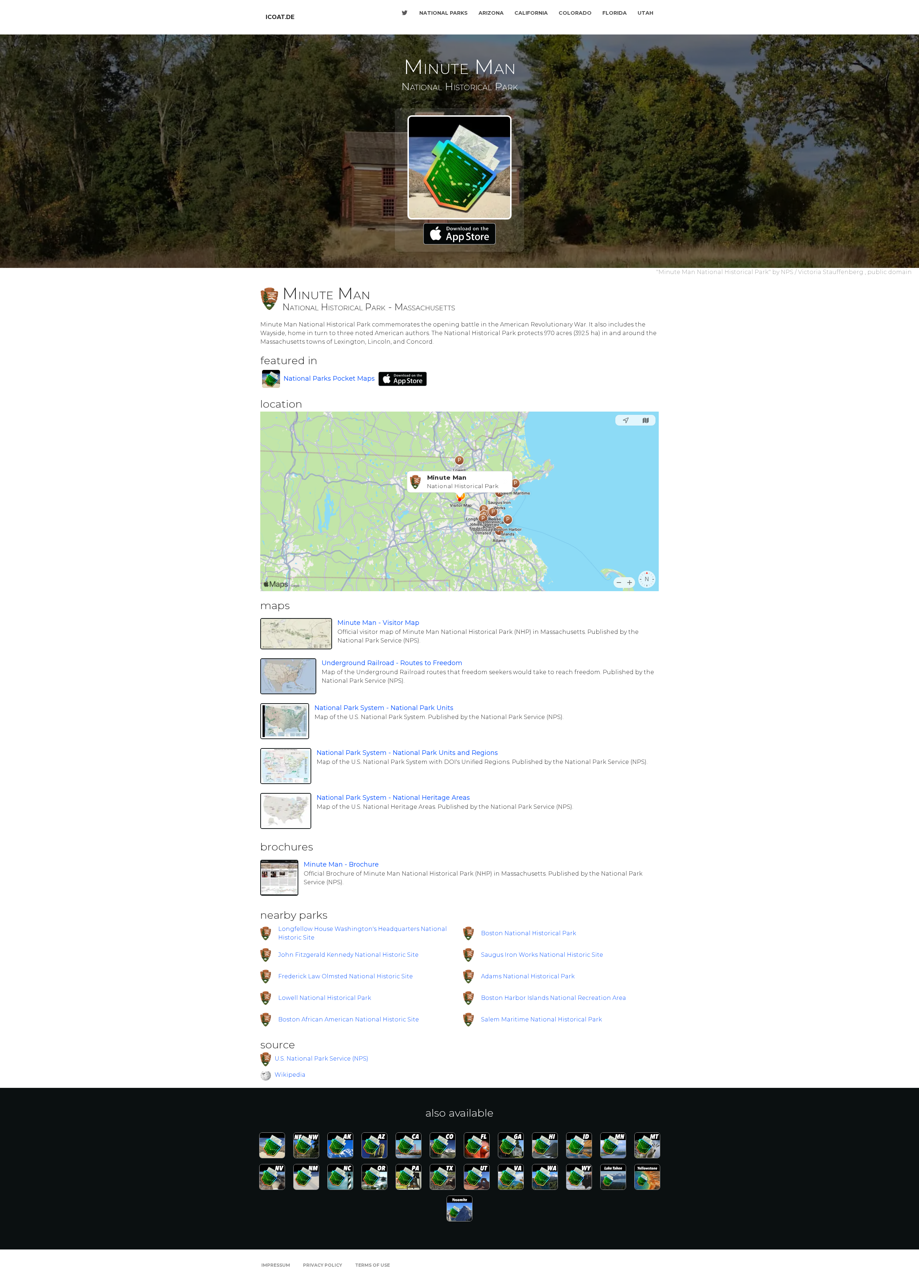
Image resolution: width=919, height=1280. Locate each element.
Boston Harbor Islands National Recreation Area (553, 997)
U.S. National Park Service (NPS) (321, 1058)
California (531, 13)
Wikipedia (290, 1074)
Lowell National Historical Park (324, 997)
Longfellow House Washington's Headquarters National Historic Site (362, 933)
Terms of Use (372, 1265)
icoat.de (280, 17)
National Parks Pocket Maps (329, 378)
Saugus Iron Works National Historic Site (542, 954)
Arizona (491, 13)
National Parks (443, 13)
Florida (614, 13)
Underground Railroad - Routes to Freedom (392, 663)
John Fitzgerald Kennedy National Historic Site (348, 954)
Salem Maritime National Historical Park (541, 1019)
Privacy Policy (322, 1265)
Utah (645, 13)
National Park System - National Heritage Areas (393, 798)
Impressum (275, 1265)
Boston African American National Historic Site (348, 1019)
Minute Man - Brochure (341, 864)
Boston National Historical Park (528, 933)
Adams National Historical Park (528, 976)
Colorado (575, 13)
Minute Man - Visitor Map (378, 623)
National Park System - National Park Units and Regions (407, 753)
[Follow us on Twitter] (404, 12)
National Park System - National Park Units (383, 708)
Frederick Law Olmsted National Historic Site (345, 976)
